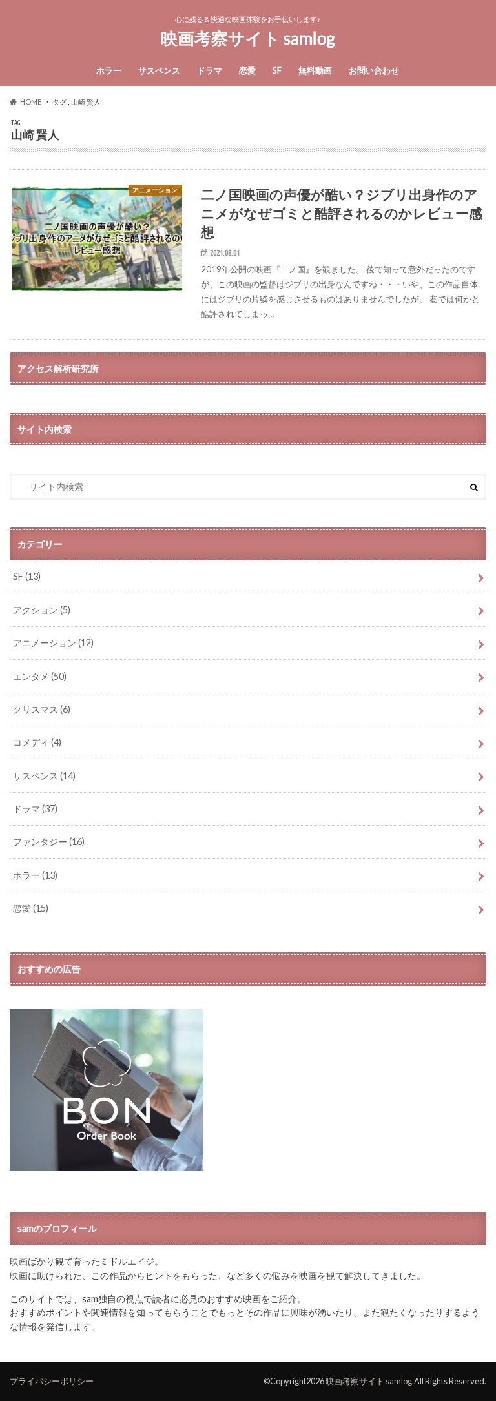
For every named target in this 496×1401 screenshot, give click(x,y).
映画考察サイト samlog (248, 38)
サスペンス (159, 70)
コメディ (37, 742)
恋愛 (247, 70)
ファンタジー (49, 841)
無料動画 (315, 70)
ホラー (108, 70)
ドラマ (209, 70)
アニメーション (53, 642)
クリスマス (41, 709)
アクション (41, 609)
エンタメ (40, 676)
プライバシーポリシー (52, 1381)
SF (277, 70)
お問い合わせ (374, 70)
